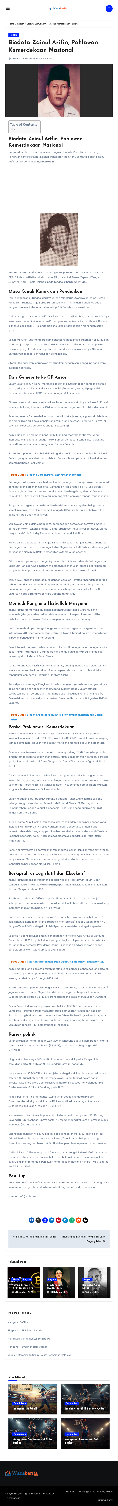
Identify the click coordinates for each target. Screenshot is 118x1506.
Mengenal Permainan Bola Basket (27, 1346)
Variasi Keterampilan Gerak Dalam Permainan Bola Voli (39, 1355)
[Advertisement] (59, 190)
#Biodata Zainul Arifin (40, 58)
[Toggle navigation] (7, 8)
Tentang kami (86, 1491)
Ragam (14, 35)
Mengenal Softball (18, 1322)
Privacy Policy (104, 1491)
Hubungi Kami (105, 1500)
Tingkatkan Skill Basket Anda (25, 1330)
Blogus (47, 1493)
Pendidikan (20, 1403)
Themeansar (12, 1498)
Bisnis (16, 1279)
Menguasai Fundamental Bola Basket (30, 1338)
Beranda (70, 1491)
